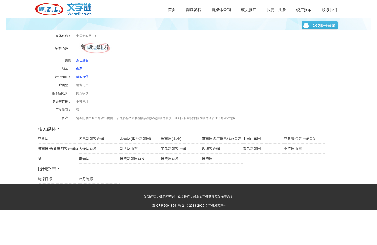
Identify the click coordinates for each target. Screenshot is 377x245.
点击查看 (82, 60)
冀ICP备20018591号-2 (168, 205)
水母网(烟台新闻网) (135, 138)
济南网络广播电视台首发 (221, 138)
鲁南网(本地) (171, 138)
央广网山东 (293, 148)
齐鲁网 (43, 138)
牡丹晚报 (86, 178)
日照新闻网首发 (132, 158)
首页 (172, 9)
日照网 (207, 158)
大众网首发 (88, 148)
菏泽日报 (45, 178)
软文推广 (248, 9)
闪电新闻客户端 (91, 138)
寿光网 (84, 158)
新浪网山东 (129, 148)
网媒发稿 (193, 9)
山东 (79, 68)
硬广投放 (304, 9)
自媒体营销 (221, 9)
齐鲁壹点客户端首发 (300, 138)
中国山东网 (252, 138)
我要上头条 (276, 9)
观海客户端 (211, 148)
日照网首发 (170, 158)
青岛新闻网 (252, 148)
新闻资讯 (82, 76)
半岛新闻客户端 (173, 148)
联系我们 (329, 9)
